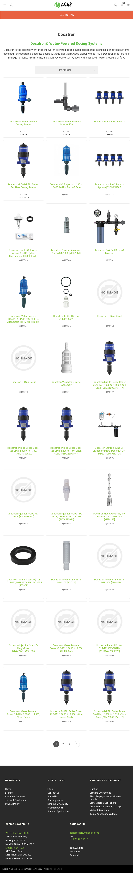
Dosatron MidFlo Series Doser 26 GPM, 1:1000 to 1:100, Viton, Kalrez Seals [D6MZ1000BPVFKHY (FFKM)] (66, 714)
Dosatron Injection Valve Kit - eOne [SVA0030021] (23, 515)
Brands (9, 792)
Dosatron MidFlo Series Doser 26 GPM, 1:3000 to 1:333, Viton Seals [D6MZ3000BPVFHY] (109, 714)
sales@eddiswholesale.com (84, 833)
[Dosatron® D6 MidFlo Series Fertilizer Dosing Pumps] (23, 160)
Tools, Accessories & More (104, 814)
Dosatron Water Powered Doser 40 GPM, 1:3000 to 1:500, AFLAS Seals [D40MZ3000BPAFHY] (66, 648)
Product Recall (55, 807)
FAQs (50, 789)
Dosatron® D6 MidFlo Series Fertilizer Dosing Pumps (23, 186)
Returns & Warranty (58, 804)
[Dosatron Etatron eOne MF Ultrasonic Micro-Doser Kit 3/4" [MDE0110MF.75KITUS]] (109, 424)
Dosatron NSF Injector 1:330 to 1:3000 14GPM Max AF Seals (66, 186)
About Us (52, 796)
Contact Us (53, 792)
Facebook (75, 855)
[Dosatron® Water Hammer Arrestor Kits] (66, 98)
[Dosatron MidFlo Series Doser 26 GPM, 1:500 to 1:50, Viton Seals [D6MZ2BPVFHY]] (66, 424)
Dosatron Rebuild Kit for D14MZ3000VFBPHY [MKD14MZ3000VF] (109, 648)
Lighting (94, 789)
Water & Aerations (99, 810)
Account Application (58, 811)
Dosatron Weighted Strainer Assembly (66, 383)
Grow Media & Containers (103, 803)
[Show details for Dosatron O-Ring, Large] (23, 358)
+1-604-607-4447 (79, 839)
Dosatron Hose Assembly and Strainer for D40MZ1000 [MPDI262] (109, 516)
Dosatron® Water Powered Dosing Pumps (23, 123)
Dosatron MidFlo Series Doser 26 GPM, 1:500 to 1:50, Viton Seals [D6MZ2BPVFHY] (66, 450)
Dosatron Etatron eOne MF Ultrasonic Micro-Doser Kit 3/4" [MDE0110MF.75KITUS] (109, 450)
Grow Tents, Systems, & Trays (105, 806)
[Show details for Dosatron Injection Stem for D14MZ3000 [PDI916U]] (109, 556)
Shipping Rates (55, 800)
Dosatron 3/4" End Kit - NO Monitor (109, 252)
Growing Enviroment (100, 792)
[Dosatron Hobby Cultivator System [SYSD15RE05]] (109, 160)
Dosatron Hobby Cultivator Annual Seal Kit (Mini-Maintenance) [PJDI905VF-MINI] (23, 253)
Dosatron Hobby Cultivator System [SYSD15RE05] (109, 186)
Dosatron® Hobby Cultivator (109, 121)
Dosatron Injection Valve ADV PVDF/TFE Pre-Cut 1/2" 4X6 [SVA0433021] (66, 516)
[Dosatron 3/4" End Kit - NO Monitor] (109, 226)
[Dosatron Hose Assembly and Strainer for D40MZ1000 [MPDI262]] (109, 490)
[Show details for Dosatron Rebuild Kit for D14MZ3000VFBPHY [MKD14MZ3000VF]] (109, 622)
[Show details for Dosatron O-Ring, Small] (109, 292)
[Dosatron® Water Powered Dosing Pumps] (23, 98)
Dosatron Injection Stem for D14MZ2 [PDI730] (66, 581)
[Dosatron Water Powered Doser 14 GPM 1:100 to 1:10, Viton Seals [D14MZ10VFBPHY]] (23, 292)
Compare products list (128, 5)
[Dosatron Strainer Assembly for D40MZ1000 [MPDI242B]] (66, 226)
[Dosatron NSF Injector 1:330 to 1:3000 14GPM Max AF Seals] (66, 160)
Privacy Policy (12, 804)
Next (77, 744)
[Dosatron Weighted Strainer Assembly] (66, 358)
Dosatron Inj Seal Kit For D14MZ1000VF (66, 317)
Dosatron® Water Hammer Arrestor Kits (66, 123)
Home (8, 789)
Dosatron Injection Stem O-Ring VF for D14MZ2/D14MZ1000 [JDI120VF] (23, 648)
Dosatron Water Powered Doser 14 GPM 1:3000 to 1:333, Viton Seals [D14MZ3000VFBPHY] (23, 714)
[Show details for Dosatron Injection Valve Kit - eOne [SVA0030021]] (23, 490)
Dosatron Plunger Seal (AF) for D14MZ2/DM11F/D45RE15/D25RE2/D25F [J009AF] (23, 582)
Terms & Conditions (15, 800)
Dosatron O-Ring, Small (109, 316)
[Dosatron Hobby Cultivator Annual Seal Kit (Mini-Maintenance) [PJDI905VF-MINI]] (23, 226)
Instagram (75, 851)
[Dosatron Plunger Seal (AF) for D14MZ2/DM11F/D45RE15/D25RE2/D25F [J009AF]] (23, 556)
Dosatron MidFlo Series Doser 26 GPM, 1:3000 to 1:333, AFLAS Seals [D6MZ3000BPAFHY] (23, 450)
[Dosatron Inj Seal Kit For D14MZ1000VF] (66, 292)
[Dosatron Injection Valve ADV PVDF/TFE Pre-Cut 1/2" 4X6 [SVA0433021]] (66, 490)
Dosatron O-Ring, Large (23, 382)
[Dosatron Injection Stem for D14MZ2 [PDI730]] (66, 556)
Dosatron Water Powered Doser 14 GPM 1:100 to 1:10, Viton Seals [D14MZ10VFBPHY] (23, 319)
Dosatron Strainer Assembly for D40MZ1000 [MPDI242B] (66, 252)
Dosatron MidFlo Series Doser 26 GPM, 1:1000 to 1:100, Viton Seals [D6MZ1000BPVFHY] (109, 385)
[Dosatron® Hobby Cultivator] (109, 98)
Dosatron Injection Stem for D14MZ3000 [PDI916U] (109, 581)
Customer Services (15, 796)
